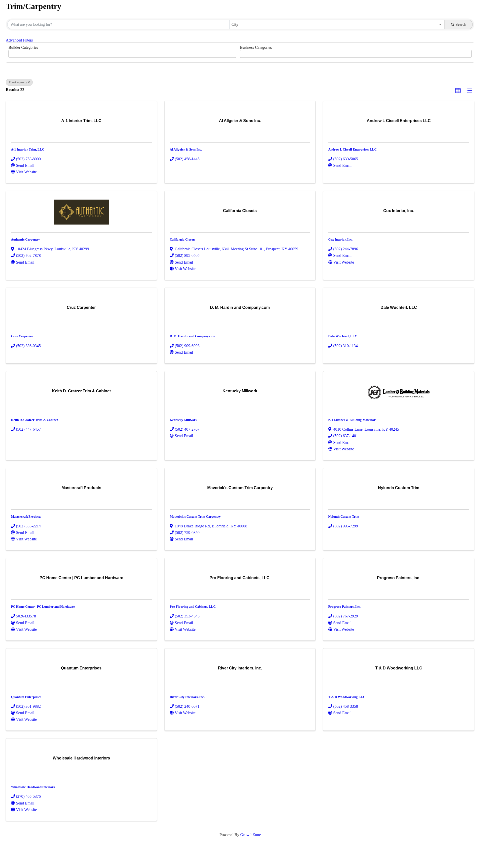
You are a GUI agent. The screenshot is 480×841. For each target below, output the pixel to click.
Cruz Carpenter (22, 336)
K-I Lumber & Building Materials (352, 420)
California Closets (182, 239)
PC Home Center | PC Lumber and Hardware (43, 606)
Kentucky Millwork (183, 420)
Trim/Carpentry (18, 82)
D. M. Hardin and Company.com (192, 336)
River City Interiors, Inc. (187, 697)
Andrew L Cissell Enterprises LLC (352, 149)
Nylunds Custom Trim (343, 516)
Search (461, 24)
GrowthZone (250, 834)
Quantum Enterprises (26, 697)
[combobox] (337, 24)
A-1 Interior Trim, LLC (27, 149)
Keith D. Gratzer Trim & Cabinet (34, 420)
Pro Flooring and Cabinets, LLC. (193, 606)
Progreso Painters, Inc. (344, 606)
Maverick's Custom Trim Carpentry (195, 516)
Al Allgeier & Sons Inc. (186, 149)
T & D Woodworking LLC (346, 697)
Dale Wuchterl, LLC (342, 336)
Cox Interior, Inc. (340, 239)
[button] (458, 91)
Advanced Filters (19, 40)
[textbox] (11, 52)
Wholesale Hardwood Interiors (33, 787)
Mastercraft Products (26, 516)
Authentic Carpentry (25, 239)
